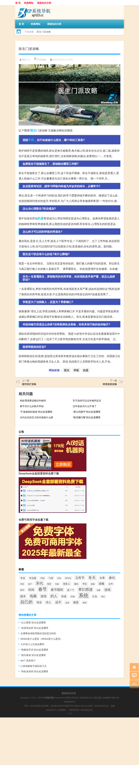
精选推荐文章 (86, 697)
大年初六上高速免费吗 (32, 644)
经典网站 (29, 2)
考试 (103, 596)
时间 (31, 590)
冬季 (102, 578)
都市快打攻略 (29, 384)
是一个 (70, 589)
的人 (54, 595)
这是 (67, 602)
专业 (22, 578)
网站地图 (97, 697)
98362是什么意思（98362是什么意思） (42, 638)
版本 (23, 596)
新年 (22, 590)
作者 (59, 578)
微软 (76, 583)
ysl (28, 59)
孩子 (30, 584)
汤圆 (98, 590)
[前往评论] (133, 675)
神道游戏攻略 (110, 384)
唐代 (112, 577)
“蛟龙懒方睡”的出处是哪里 (87, 417)
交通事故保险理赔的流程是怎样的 (38, 633)
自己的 (26, 602)
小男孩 (69, 713)
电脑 (33, 595)
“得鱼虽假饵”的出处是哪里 (34, 671)
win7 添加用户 (28, 660)
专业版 (32, 578)
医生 (33, 130)
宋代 (39, 583)
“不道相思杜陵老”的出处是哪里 (36, 411)
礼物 (73, 596)
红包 (95, 596)
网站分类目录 (72, 697)
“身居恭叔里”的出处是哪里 (34, 627)
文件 (110, 583)
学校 (22, 583)
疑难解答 (107, 697)
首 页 (18, 2)
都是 (76, 602)
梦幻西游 (85, 589)
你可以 (68, 578)
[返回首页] (133, 667)
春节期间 (57, 589)
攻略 (101, 583)
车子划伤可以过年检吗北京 (87, 400)
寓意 (49, 583)
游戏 (107, 589)
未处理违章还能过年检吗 (33, 400)
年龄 (57, 584)
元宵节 (79, 577)
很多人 (66, 583)
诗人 (48, 602)
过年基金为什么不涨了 (84, 406)
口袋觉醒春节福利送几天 (34, 666)
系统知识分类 (44, 2)
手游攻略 (29, 31)
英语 (39, 602)
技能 (93, 584)
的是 (41, 218)
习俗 (50, 578)
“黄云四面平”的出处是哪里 (87, 411)
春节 (42, 589)
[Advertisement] (69, 741)
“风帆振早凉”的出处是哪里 (34, 649)
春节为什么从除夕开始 (32, 406)
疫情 (43, 596)
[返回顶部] (133, 684)
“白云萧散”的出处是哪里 (33, 622)
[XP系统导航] (33, 6)
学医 (31, 140)
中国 (42, 578)
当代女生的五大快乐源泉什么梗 (36, 417)
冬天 (92, 577)
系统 (83, 595)
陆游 (84, 602)
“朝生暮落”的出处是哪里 (33, 655)
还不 (58, 602)
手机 (84, 583)
